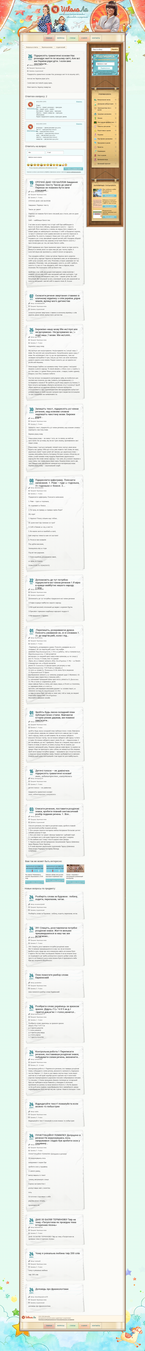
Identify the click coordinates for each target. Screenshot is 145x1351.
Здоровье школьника (104, 114)
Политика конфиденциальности (47, 1319)
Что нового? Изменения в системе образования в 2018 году (34, 876)
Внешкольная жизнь (104, 100)
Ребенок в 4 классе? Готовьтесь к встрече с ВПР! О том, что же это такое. (109, 202)
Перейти (115, 49)
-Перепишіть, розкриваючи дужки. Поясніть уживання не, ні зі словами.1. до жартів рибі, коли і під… (57, 633)
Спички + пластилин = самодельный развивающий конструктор (74, 876)
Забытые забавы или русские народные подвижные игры (54, 875)
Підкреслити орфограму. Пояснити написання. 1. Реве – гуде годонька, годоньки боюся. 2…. (57, 483)
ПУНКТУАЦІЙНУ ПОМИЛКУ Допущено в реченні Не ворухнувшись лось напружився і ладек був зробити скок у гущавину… (58, 1139)
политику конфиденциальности (105, 73)
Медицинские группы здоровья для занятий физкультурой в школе (109, 214)
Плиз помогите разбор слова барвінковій (51, 976)
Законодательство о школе (104, 109)
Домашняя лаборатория (105, 104)
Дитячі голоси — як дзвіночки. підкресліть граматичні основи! (56, 773)
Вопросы (60, 38)
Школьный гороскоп (104, 164)
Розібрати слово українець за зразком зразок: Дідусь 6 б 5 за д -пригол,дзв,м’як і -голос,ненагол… (57, 1009)
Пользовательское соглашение (65, 1319)
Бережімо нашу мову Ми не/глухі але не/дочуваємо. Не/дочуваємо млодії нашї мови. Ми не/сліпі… (56, 332)
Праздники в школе (104, 143)
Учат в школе (102, 155)
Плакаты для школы (104, 126)
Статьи (72, 38)
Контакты (96, 38)
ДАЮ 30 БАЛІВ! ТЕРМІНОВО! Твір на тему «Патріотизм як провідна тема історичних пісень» (55, 1222)
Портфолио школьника (105, 139)
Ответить (79, 101)
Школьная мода (103, 159)
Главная (49, 38)
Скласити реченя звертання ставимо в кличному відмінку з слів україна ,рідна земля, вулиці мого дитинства (57, 298)
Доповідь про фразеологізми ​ (52, 1289)
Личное (100, 118)
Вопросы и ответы (32, 47)
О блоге (84, 38)
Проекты (100, 147)
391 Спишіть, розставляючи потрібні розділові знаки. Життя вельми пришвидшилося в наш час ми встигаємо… (56, 932)
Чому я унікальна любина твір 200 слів (57, 1253)
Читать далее (109, 196)
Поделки (100, 135)
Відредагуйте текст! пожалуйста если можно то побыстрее (56, 1105)
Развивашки (101, 151)
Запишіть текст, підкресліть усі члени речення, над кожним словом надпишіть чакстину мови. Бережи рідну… (57, 412)
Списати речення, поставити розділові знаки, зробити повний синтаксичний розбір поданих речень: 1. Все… (57, 811)
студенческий (60, 47)
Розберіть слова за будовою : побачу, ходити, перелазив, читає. (56, 898)
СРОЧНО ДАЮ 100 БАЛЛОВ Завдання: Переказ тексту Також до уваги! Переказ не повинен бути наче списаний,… (56, 186)
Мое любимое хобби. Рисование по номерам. (109, 191)
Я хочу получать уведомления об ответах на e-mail (43, 168)
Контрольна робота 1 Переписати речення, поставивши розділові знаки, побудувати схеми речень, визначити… (57, 1054)
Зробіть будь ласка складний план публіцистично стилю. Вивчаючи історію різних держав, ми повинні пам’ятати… (55, 716)
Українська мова (47, 47)
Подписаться (105, 68)
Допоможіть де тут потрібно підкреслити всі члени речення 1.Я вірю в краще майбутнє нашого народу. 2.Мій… (57, 583)
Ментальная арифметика (106, 122)
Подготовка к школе (104, 130)
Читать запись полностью (35, 882)
